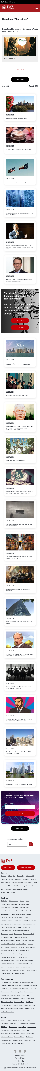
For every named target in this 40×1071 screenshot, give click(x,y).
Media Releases (17, 889)
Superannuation (6, 970)
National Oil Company (7, 950)
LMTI (2, 889)
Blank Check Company (8, 911)
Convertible (34, 985)
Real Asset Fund (19, 1002)
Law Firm (21, 947)
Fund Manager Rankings (19, 882)
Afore (27, 901)
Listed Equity (25, 995)
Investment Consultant (8, 944)
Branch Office (20, 911)
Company (26, 917)
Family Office (17, 927)
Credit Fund (4, 988)
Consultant (26, 985)
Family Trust (26, 927)
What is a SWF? (13, 886)
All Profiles (4, 901)
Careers (8, 889)
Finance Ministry (6, 930)
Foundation (4, 934)
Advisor (22, 901)
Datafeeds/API (30, 876)
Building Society (6, 914)
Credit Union (17, 920)
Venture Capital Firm (7, 973)
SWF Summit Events (8, 2)
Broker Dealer (30, 911)
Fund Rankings (5, 882)
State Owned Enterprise (23, 967)
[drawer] (37, 8)
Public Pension (22, 957)
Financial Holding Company (21, 930)
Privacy (13, 892)
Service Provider (18, 1005)
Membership (20, 876)
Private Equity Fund (7, 1002)
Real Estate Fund (6, 1005)
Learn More (22, 328)
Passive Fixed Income (27, 998)
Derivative (25, 988)
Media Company (30, 947)
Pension (15, 954)
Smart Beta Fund (29, 1005)
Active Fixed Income (28, 982)
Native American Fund (22, 950)
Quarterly (33, 879)
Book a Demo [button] (8, 867)
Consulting (26, 879)
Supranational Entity (18, 970)
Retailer (3, 963)
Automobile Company (18, 907)
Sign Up (20, 814)
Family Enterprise (6, 927)
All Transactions (6, 982)
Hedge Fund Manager (7, 940)
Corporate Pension (6, 920)
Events (30, 882)
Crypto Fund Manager (29, 920)
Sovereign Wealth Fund (25, 963)
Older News (20, 79)
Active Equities (16, 982)
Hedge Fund (19, 992)
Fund (11, 934)
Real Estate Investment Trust (24, 960)
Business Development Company (22, 914)
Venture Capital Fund (7, 1012)
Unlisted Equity (29, 1008)
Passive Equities (14, 998)
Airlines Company (23, 904)
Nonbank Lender (6, 954)
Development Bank (7, 924)
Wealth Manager (20, 973)
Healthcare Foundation (20, 937)
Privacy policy (20, 1055)
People (21, 954)
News (35, 882)
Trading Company (31, 970)
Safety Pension (11, 963)
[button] (31, 844)
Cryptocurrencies (23, 1023)
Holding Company (21, 940)
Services (3, 876)
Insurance (31, 940)
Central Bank (18, 917)
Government (18, 934)
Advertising (18, 879)
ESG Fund (33, 988)
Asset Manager (5, 907)
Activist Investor (13, 901)
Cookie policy (20, 1061)
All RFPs (3, 1020)
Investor (30, 944)
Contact (25, 889)
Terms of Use (5, 892)
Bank (27, 907)
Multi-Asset (4, 998)
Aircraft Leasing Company (9, 904)
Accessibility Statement (20, 1064)
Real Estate (29, 1002)
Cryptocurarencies (15, 988)
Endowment (17, 924)
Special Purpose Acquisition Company (12, 1008)
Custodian (32, 1023)
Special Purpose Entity (8, 967)
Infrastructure (28, 992)
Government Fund (6, 937)
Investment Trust (21, 944)
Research (4, 886)
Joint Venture (5, 947)
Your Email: (9, 803)
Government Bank (28, 934)
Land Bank (14, 947)
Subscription (11, 876)
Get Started (22, 321)
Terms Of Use (20, 1058)
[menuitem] (4, 876)
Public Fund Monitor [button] (26, 867)
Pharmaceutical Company (9, 957)
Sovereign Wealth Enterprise (28, 886)
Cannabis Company (7, 917)
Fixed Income (5, 992)
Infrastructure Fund (7, 995)
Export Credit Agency (29, 924)
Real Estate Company (7, 960)
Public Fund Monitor (7, 879)
